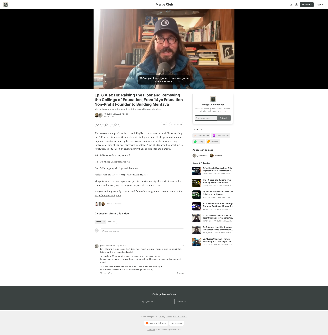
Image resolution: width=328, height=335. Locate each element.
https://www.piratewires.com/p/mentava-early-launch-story (126, 269)
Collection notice (180, 317)
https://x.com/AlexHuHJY (134, 175)
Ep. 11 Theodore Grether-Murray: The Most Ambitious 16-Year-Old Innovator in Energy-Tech (218, 204)
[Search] (290, 4)
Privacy (162, 317)
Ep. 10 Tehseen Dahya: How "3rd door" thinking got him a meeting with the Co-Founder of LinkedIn (218, 216)
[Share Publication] (296, 4)
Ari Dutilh (108, 114)
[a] (196, 171)
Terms (169, 317)
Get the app (176, 323)
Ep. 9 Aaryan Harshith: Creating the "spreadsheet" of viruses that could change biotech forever (218, 228)
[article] (212, 171)
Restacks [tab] (111, 222)
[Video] (88, 46)
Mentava (140, 145)
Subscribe (307, 4)
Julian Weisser (122, 114)
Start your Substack (157, 323)
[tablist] (106, 221)
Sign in (320, 4)
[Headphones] (88, 51)
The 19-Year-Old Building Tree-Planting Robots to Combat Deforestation (217, 181)
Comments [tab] (100, 222)
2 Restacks (117, 204)
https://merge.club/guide (108, 195)
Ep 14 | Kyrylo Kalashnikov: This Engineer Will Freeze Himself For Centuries (218, 169)
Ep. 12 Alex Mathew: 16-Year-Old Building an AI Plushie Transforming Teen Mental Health (218, 193)
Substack (151, 329)
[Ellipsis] (183, 245)
